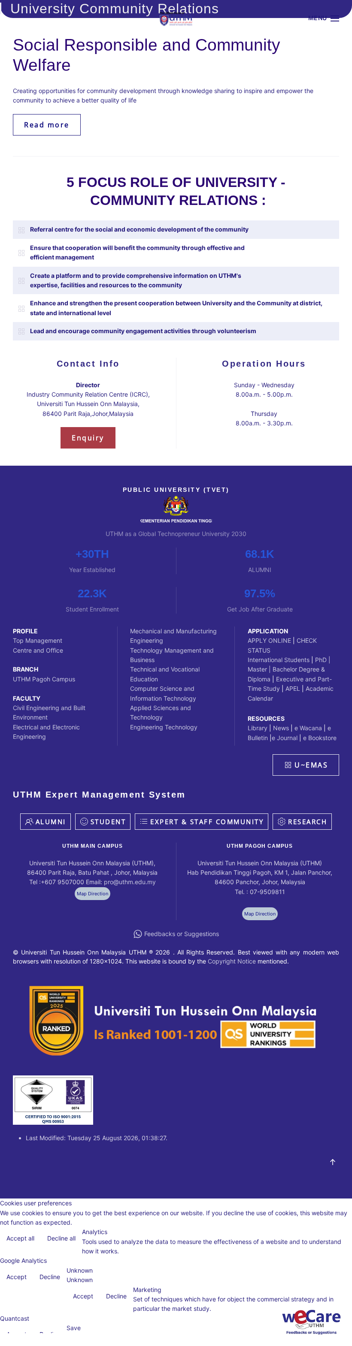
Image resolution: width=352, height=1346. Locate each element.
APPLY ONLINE (269, 640)
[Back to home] (176, 18)
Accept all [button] (20, 1238)
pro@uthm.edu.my (130, 881)
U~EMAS (311, 765)
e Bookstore (319, 737)
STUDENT (108, 821)
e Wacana (308, 728)
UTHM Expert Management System (99, 794)
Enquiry (88, 438)
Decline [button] (49, 1276)
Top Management (37, 640)
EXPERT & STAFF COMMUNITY (207, 821)
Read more (47, 124)
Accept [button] (16, 1276)
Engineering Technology (163, 727)
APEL (293, 688)
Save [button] (74, 1327)
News (281, 728)
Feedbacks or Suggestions (181, 933)
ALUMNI (51, 821)
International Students (279, 659)
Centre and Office (38, 650)
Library (257, 728)
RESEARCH (307, 821)
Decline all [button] (61, 1238)
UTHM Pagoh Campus (44, 679)
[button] (324, 18)
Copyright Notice (232, 961)
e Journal (284, 737)
